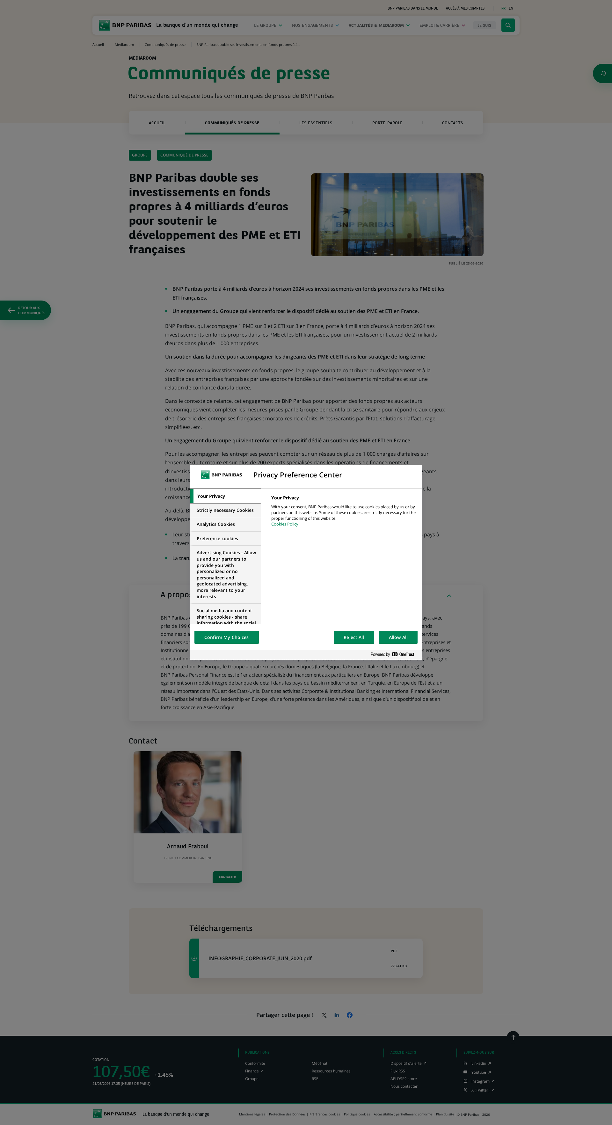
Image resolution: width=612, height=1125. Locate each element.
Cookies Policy (284, 524)
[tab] (225, 496)
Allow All (398, 637)
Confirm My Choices (226, 637)
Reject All (354, 637)
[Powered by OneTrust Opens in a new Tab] (395, 655)
